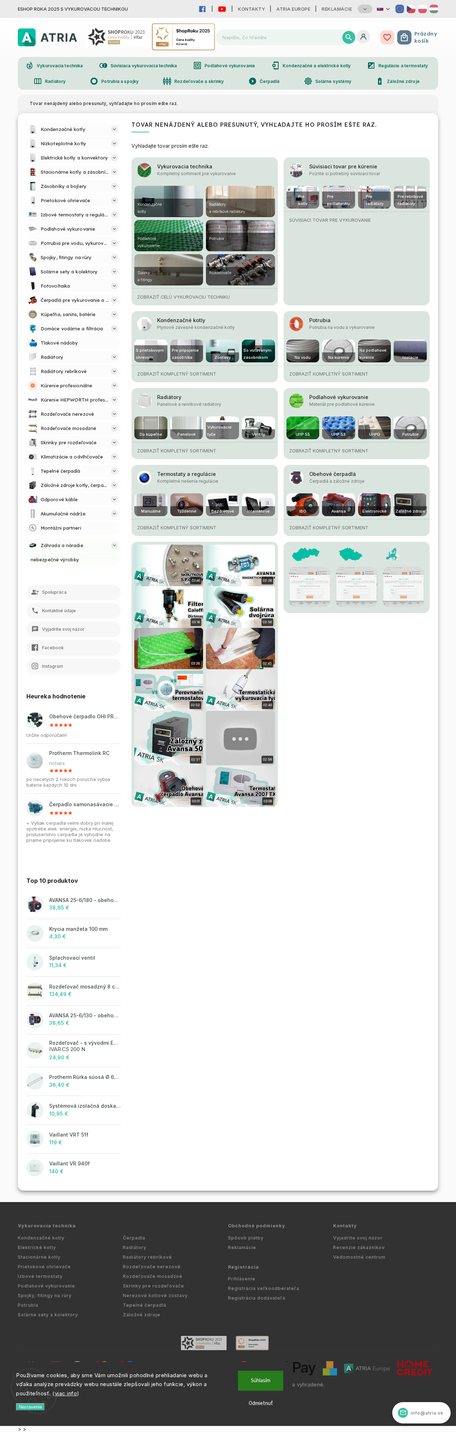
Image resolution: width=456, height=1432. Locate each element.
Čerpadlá (264, 81)
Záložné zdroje (397, 81)
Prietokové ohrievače (44, 1266)
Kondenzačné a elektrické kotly (311, 65)
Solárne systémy (328, 81)
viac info (66, 1393)
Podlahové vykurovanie (224, 65)
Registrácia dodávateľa (256, 1298)
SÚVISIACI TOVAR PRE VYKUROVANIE (330, 220)
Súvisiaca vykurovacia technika (138, 65)
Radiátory (49, 81)
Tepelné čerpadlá (144, 1305)
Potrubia (320, 320)
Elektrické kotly (37, 1247)
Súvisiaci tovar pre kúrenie (343, 166)
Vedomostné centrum (359, 1257)
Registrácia (243, 1267)
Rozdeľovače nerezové (152, 1266)
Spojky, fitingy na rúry (45, 1295)
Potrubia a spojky (114, 81)
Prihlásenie (241, 1278)
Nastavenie (30, 1407)
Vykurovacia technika (54, 65)
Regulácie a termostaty (397, 65)
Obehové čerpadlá (332, 474)
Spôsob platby (246, 1237)
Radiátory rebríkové (147, 1257)
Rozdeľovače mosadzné (152, 1276)
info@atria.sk (422, 1412)
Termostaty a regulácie (186, 474)
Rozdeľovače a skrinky (193, 81)
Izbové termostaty (40, 1276)
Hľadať (348, 37)
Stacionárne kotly (39, 1257)
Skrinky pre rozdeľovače (153, 1286)
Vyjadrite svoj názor (358, 1237)
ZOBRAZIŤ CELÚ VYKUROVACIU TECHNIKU (183, 297)
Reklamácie (337, 9)
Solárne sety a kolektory (48, 1314)
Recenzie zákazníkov (359, 1247)
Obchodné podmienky (256, 1225)
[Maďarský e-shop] (434, 9)
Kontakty (251, 9)
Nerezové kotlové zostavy (155, 1295)
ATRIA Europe (293, 9)
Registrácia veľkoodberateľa (263, 1288)
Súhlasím (260, 1380)
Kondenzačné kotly (181, 320)
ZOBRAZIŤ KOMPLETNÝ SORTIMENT (176, 374)
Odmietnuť (261, 1403)
